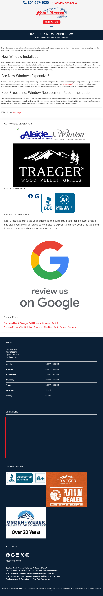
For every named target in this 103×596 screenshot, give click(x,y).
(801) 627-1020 (11, 357)
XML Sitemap (57, 588)
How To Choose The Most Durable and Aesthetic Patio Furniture (31, 573)
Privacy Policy (41, 588)
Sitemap (66, 588)
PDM (51, 591)
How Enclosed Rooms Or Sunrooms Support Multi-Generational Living (33, 576)
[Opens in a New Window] (8, 555)
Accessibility (75, 588)
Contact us (51, 22)
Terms (49, 588)
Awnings (44, 38)
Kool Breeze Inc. (13, 588)
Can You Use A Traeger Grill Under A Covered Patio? (31, 323)
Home (37, 38)
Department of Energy (70, 84)
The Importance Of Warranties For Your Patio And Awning (28, 579)
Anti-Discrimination (88, 588)
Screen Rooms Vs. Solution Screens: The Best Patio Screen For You (40, 327)
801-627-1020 (38, 3)
